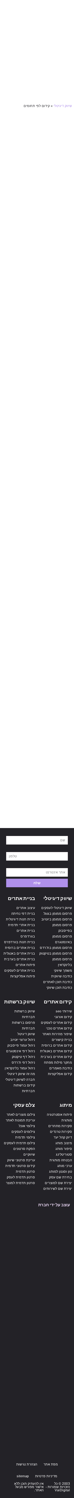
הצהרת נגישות (26, 1464)
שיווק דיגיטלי (63, 106)
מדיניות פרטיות (46, 1476)
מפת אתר (51, 1464)
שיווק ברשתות (19, 1001)
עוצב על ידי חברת (54, 1204)
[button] (66, 6)
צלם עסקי (24, 1105)
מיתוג (66, 1105)
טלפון (63, 849)
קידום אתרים (58, 1001)
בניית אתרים (21, 898)
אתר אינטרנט (58, 865)
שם (65, 833)
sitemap (23, 1476)
